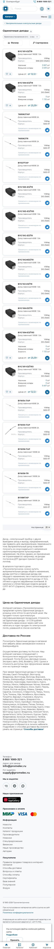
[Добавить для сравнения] (10, 74)
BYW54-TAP (24, 401)
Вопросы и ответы (12, 872)
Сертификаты (10, 878)
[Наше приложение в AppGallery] (12, 800)
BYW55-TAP (24, 425)
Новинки (7, 838)
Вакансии (8, 845)
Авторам (7, 851)
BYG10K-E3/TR (25, 308)
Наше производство (13, 848)
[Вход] (42, 9)
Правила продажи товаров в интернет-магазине (23, 863)
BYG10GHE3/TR (26, 260)
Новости (7, 825)
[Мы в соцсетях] (6, 785)
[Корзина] (48, 8)
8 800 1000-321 (12, 759)
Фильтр (15, 43)
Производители (11, 835)
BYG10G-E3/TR (25, 236)
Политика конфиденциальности (18, 912)
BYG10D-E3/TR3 (26, 211)
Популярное (9, 885)
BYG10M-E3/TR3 (26, 333)
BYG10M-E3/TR (25, 83)
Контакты (7, 828)
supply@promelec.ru (16, 773)
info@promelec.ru (14, 766)
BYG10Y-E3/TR (25, 52)
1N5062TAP (24, 114)
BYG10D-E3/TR (25, 187)
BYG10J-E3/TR (25, 284)
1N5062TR (23, 139)
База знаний (9, 882)
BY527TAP (23, 163)
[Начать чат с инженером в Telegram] (47, 130)
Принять (14, 940)
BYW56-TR (23, 473)
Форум (6, 888)
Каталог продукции (13, 831)
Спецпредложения (12, 841)
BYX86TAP (23, 498)
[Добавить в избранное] (7, 74)
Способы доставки (33, 729)
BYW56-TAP (24, 449)
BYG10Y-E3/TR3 (26, 367)
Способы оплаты (11, 875)
